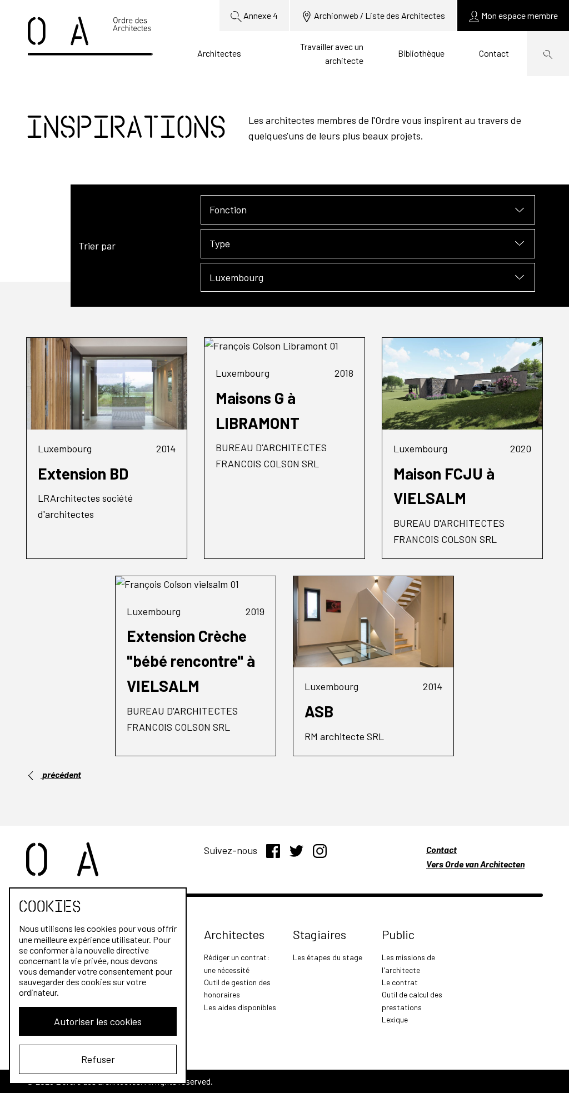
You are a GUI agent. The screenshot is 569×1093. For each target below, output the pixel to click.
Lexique (395, 1019)
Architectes (219, 53)
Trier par (97, 245)
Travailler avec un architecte (331, 53)
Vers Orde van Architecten (475, 864)
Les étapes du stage (327, 957)
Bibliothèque (421, 53)
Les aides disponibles (240, 1007)
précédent (61, 774)
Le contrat (400, 982)
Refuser (98, 1059)
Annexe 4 (260, 15)
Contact (494, 53)
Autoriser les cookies (98, 1021)
